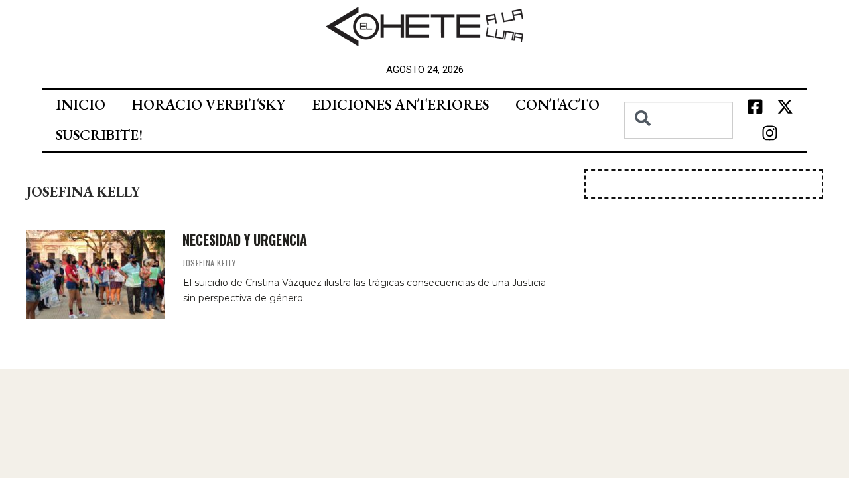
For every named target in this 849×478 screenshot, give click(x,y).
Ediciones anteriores (400, 104)
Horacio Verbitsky (208, 104)
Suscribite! (99, 135)
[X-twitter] (784, 107)
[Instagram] (770, 133)
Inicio (80, 104)
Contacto (557, 104)
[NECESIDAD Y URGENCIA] (95, 274)
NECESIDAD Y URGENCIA (244, 240)
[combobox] (678, 120)
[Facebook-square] (755, 107)
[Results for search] (678, 146)
